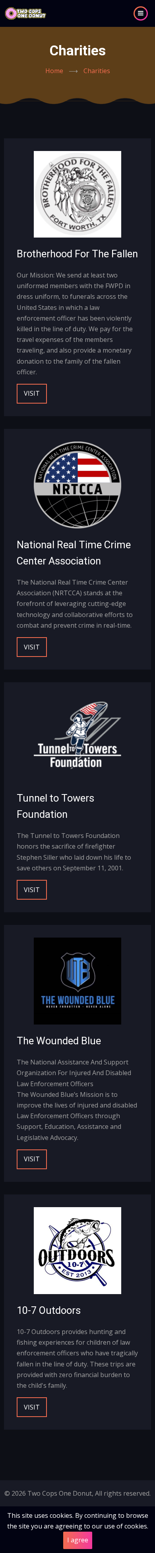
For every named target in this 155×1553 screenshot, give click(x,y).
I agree (77, 1540)
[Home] (25, 12)
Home (54, 70)
